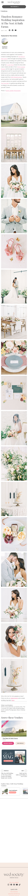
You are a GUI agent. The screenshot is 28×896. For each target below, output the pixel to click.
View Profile (20, 743)
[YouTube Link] (16, 884)
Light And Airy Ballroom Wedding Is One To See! (21, 775)
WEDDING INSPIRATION (14, 894)
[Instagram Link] (8, 884)
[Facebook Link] (11, 884)
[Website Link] (14, 879)
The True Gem (5, 83)
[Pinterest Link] (14, 884)
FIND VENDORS (14, 6)
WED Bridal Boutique (16, 77)
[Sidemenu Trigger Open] (2, 2)
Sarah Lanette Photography (13, 90)
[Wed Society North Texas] (14, 2)
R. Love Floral (10, 65)
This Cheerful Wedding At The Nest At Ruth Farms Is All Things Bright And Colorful (7, 776)
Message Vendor (8, 743)
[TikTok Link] (19, 884)
